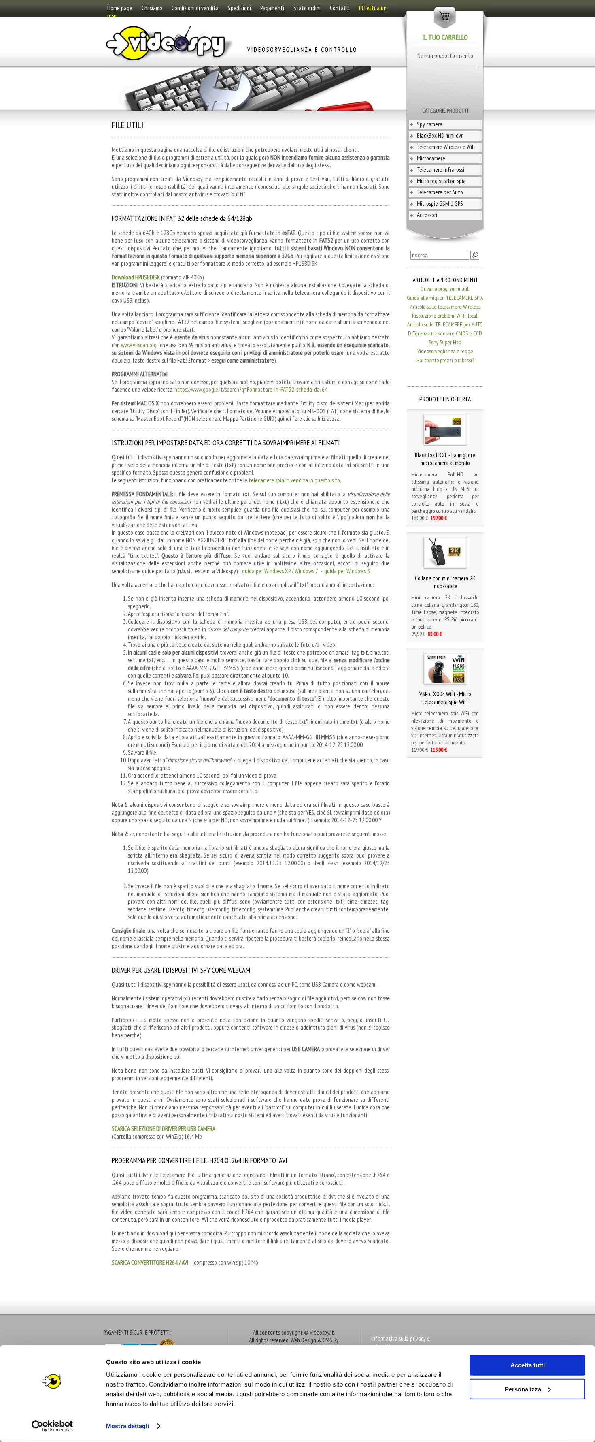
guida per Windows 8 (347, 571)
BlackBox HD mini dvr (440, 135)
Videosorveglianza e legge (445, 351)
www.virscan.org (139, 345)
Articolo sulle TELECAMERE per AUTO (445, 324)
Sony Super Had (445, 342)
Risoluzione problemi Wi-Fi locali (445, 315)
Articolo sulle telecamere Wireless (445, 306)
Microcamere (431, 158)
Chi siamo (152, 8)
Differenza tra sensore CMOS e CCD (445, 333)
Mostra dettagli (127, 1426)
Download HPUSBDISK (136, 277)
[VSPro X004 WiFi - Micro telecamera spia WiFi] (445, 682)
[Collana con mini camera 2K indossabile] (445, 566)
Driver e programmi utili (445, 288)
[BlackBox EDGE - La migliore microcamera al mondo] (445, 443)
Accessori (427, 215)
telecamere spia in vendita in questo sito (294, 480)
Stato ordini (307, 8)
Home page (119, 8)
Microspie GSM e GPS (440, 203)
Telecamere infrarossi (440, 169)
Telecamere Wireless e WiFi (446, 147)
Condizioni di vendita (195, 8)
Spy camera (429, 124)
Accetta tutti (527, 1365)
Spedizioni (239, 8)
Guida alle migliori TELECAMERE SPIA (445, 297)
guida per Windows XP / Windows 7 (280, 571)
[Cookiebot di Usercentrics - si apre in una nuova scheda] (52, 1426)
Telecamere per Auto (440, 192)
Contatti (340, 8)
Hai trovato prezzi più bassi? (445, 360)
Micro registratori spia (441, 181)
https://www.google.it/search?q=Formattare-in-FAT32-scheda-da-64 (250, 389)
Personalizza (523, 1388)
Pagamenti (272, 8)
